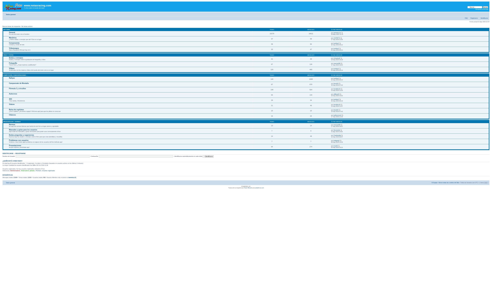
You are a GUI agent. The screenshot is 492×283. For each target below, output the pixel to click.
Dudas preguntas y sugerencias (21, 135)
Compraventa (14, 43)
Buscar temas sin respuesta (11, 26)
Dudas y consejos (16, 58)
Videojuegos (14, 48)
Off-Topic (6, 29)
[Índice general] (13, 6)
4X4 (10, 99)
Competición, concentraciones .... (15, 75)
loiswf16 (336, 83)
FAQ (466, 18)
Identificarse (484, 18)
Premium (38, 170)
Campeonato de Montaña (19, 83)
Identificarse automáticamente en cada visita (188, 156)
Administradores (15, 170)
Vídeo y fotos (8, 55)
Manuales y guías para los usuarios (23, 130)
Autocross (13, 94)
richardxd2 (337, 58)
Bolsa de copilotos (16, 110)
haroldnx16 (337, 89)
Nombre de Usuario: (9, 156)
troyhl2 (336, 146)
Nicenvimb (337, 130)
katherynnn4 (337, 115)
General (12, 32)
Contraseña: (94, 156)
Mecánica (12, 38)
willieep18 (336, 94)
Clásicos (12, 115)
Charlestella (337, 135)
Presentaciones (15, 146)
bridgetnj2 (337, 140)
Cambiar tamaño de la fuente (486, 14)
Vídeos (11, 68)
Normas (12, 124)
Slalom (12, 104)
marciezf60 (337, 63)
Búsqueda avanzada (481, 9)
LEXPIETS (337, 38)
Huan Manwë (248, 187)
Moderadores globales (28, 170)
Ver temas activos (27, 26)
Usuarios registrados (48, 170)
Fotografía (13, 63)
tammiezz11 (337, 33)
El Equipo (434, 182)
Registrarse (474, 18)
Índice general (11, 14)
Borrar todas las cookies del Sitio (449, 182)
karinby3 (336, 43)
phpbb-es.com (259, 187)
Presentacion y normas (12, 121)
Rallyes (12, 78)
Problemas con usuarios (18, 140)
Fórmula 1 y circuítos (17, 88)
